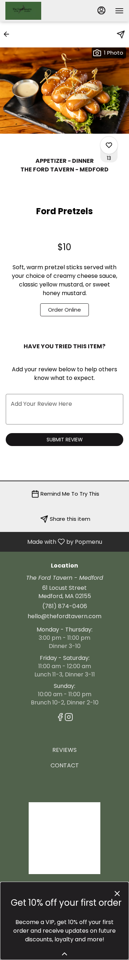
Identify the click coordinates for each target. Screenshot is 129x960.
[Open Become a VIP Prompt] (64, 954)
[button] (8, 34)
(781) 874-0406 (64, 606)
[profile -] (101, 10)
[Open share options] (121, 34)
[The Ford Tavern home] (37, 11)
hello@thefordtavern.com (64, 616)
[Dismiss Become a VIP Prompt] (117, 893)
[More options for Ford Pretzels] (109, 145)
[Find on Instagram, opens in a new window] (68, 718)
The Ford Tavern (64, 838)
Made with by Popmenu (53, 541)
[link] (64, 309)
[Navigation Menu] (119, 11)
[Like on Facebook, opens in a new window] (60, 718)
